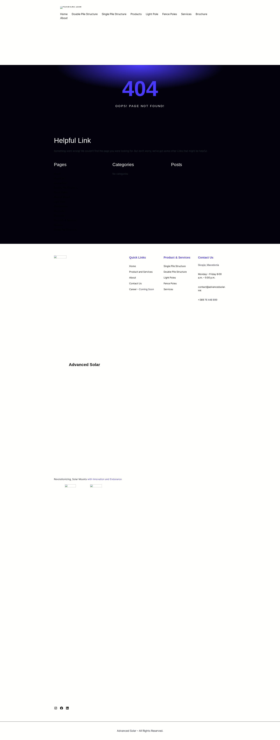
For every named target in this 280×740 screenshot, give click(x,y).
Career (133, 289)
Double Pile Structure (85, 14)
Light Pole (152, 14)
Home (64, 14)
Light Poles (170, 277)
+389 (201, 299)
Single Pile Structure (114, 14)
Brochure (201, 14)
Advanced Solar (84, 364)
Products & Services (65, 220)
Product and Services (141, 271)
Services (186, 14)
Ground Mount (62, 197)
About (64, 18)
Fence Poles (169, 14)
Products (136, 14)
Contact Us (60, 183)
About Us (59, 178)
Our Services (61, 206)
